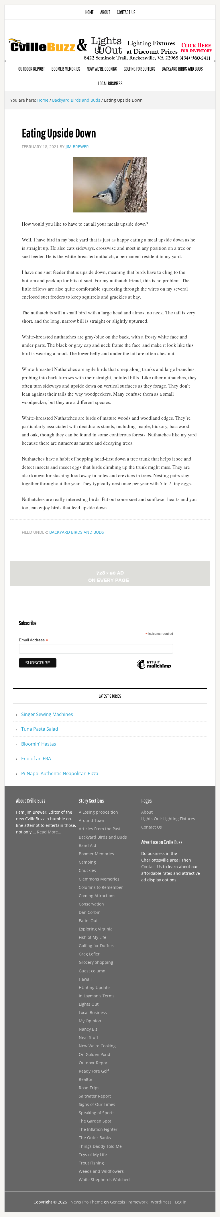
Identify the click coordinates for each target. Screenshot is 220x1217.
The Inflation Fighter (98, 1129)
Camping (87, 862)
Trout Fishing (91, 1163)
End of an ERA (36, 758)
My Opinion (90, 1020)
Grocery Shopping (96, 962)
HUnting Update (94, 987)
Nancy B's (88, 1029)
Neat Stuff (88, 1037)
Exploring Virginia (96, 929)
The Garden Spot (95, 1121)
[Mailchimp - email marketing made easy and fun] (154, 667)
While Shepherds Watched (104, 1179)
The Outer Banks (95, 1137)
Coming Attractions (97, 895)
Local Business (93, 1012)
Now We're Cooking (97, 1045)
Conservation (91, 904)
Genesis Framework (129, 1202)
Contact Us (151, 827)
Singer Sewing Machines (47, 714)
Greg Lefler (89, 954)
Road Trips (89, 1087)
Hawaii (85, 979)
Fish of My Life (92, 937)
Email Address (33, 640)
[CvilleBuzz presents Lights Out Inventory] (110, 39)
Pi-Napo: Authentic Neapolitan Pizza (59, 773)
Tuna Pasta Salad (39, 729)
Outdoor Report (94, 1062)
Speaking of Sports (97, 1112)
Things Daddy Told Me (100, 1146)
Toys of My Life (93, 1154)
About (147, 812)
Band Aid (87, 845)
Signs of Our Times (97, 1104)
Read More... (49, 832)
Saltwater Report (95, 1096)
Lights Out (89, 1004)
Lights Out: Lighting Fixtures (168, 818)
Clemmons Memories (99, 879)
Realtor (86, 1079)
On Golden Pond (94, 1054)
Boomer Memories (96, 853)
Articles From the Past (100, 828)
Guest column (92, 971)
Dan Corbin (90, 912)
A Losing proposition (98, 812)
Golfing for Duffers (96, 945)
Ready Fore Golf (94, 1071)
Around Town (91, 820)
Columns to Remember (101, 887)
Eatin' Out (88, 920)
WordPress (161, 1202)
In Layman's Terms (97, 996)
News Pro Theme (86, 1202)
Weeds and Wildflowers (101, 1171)
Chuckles (87, 870)
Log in (180, 1202)
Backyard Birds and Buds (76, 532)
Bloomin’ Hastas (38, 744)
